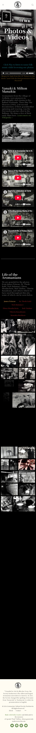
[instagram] (21, 725)
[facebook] (16, 725)
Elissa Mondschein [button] (11, 308)
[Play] (3, 73)
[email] (12, 725)
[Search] (32, 5)
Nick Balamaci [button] (17, 305)
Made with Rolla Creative (13, 715)
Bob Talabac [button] (27, 308)
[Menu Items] (25, 710)
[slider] (31, 73)
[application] (18, 73)
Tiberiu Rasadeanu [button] (17, 312)
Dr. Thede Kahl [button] (25, 301)
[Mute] (27, 73)
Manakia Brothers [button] (18, 315)
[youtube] (26, 725)
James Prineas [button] (9, 301)
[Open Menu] (3, 4)
